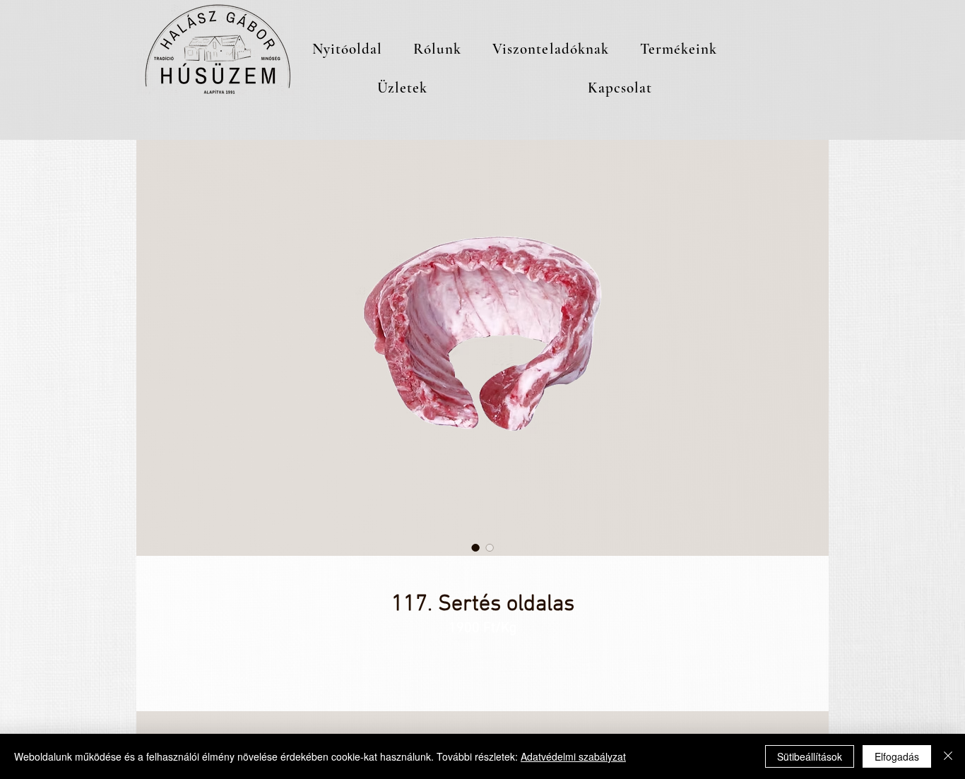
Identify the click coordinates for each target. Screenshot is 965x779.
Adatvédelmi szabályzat (573, 756)
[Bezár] (948, 756)
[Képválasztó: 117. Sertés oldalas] (475, 547)
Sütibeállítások (809, 756)
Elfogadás (897, 756)
